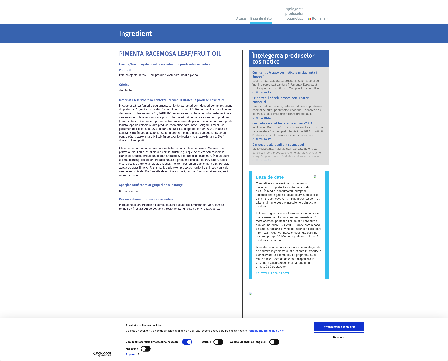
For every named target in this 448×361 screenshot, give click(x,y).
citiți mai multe (261, 92)
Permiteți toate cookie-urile (339, 326)
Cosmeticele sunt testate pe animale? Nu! (282, 123)
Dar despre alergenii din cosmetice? (278, 145)
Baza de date (261, 18)
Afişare (130, 354)
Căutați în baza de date (272, 273)
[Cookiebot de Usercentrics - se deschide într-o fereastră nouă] (102, 354)
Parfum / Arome (129, 191)
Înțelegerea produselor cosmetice (294, 14)
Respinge (339, 336)
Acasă (241, 18)
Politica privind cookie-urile (266, 330)
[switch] (218, 342)
